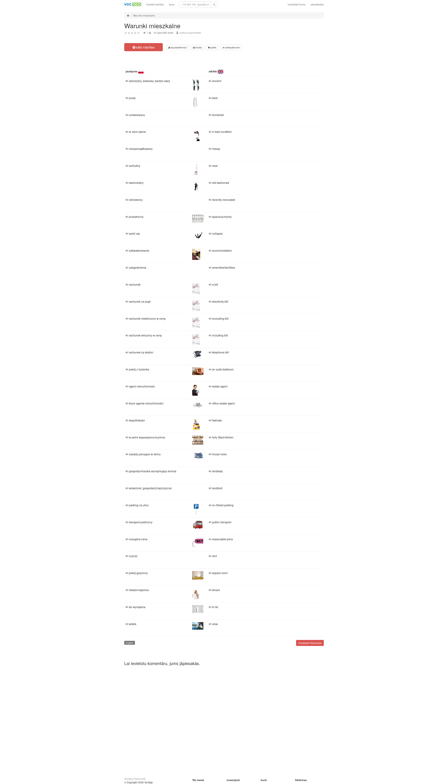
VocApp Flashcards (135, 778)
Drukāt (198, 47)
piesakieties (317, 4)
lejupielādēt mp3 (178, 47)
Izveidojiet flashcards (309, 643)
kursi (171, 4)
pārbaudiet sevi (232, 47)
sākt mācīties (145, 47)
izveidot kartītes (155, 4)
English (129, 642)
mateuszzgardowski (190, 32)
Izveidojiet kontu (297, 4)
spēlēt (213, 47)
